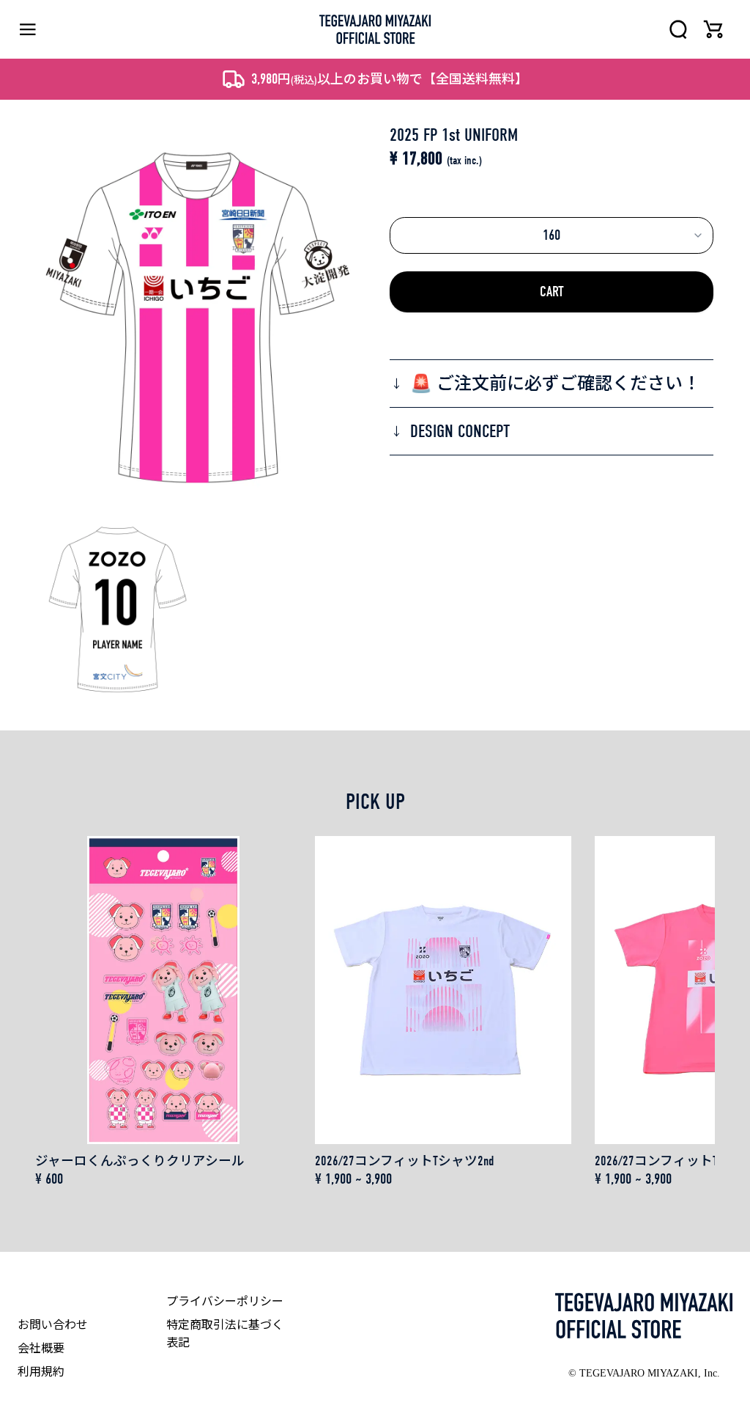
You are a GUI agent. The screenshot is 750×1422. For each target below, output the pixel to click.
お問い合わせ (53, 1325)
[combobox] (551, 235)
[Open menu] (28, 30)
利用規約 (41, 1372)
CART (552, 291)
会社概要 (41, 1348)
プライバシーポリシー (224, 1301)
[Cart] (713, 29)
